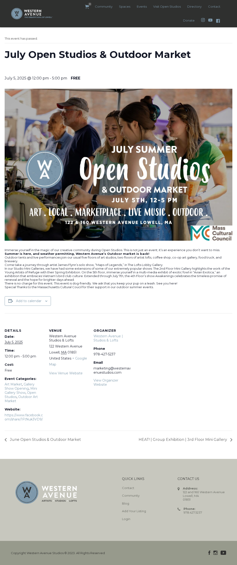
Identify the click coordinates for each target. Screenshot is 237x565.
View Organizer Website (106, 382)
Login (126, 519)
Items (87, 7)
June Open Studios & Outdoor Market (45, 439)
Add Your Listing (134, 511)
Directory (194, 6)
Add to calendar (28, 301)
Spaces (124, 6)
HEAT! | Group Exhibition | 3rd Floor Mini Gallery (183, 439)
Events (142, 6)
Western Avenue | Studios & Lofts (108, 338)
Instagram (215, 553)
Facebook (209, 553)
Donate (189, 20)
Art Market (13, 384)
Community (103, 6)
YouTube (223, 553)
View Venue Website (66, 373)
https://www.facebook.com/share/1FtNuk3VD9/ (24, 417)
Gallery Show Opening (19, 386)
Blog (125, 503)
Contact (214, 6)
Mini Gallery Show (21, 390)
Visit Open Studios (167, 6)
